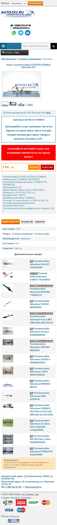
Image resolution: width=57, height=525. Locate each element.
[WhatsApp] (14, 35)
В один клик (47, 167)
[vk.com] (28, 35)
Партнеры (26, 497)
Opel (48, 113)
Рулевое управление (22, 234)
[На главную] (17, 13)
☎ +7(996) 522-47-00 (20, 25)
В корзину (34, 167)
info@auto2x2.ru (21, 28)
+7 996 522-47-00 (13, 487)
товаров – (12, 52)
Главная (5, 497)
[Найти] (53, 46)
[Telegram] (21, 35)
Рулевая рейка (42, 234)
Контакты (15, 497)
